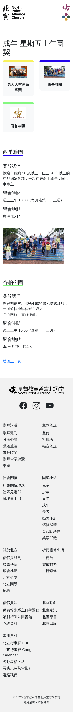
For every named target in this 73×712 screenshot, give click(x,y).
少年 (45, 491)
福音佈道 (49, 446)
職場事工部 (12, 498)
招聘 (6, 590)
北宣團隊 (10, 583)
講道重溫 (10, 446)
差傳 (45, 432)
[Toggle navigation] (66, 17)
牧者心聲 (10, 439)
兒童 (45, 485)
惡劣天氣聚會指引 (17, 668)
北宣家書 (49, 616)
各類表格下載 (14, 661)
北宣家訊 (49, 610)
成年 (45, 505)
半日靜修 (49, 570)
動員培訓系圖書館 (17, 616)
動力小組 (49, 518)
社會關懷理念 (14, 485)
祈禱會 (47, 557)
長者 (45, 511)
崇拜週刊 (10, 432)
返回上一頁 (12, 361)
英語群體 (49, 537)
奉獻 (6, 465)
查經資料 (10, 623)
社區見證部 (12, 491)
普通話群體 (51, 531)
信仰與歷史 (12, 557)
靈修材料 (49, 564)
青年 (45, 498)
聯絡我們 (10, 674)
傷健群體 (49, 524)
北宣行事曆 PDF (16, 642)
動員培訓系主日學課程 (21, 610)
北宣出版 (49, 623)
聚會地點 (10, 570)
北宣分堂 (10, 577)
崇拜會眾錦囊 (14, 458)
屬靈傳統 (10, 564)
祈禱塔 (47, 439)
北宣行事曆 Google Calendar (18, 652)
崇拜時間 (10, 452)
